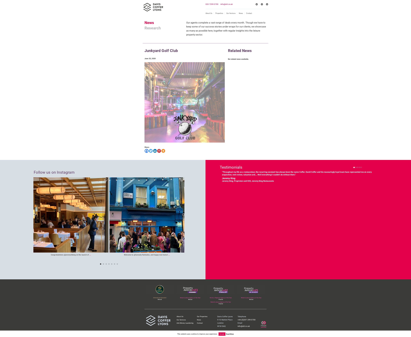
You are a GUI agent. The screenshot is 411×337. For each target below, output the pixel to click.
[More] (163, 151)
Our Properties (202, 316)
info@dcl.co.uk (226, 4)
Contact (249, 13)
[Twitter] (151, 151)
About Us (209, 13)
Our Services (231, 13)
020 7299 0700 (212, 4)
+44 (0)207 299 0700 (246, 320)
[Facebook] (146, 151)
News (241, 13)
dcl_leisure (70, 180)
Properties (219, 13)
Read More (230, 334)
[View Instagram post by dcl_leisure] (106, 250)
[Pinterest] (159, 151)
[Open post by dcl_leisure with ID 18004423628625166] (70, 214)
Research (152, 28)
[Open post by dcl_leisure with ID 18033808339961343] (146, 214)
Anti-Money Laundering (185, 323)
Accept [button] (222, 334)
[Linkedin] (155, 151)
